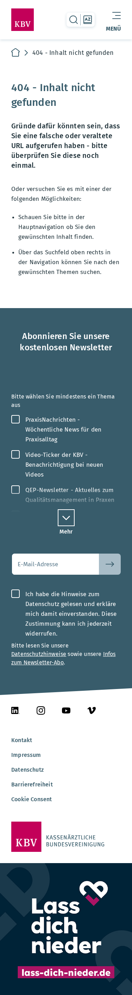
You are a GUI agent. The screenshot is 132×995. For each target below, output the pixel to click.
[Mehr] (66, 517)
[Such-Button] (110, 564)
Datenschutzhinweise (38, 654)
